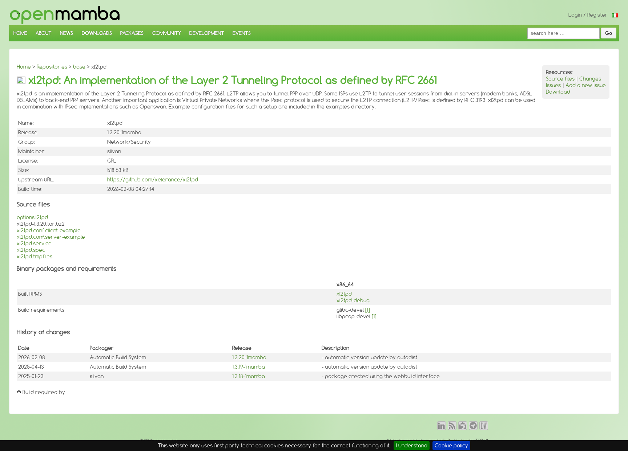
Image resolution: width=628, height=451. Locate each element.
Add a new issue (585, 85)
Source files (560, 78)
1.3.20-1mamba (249, 357)
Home (24, 66)
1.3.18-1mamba (248, 376)
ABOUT (44, 33)
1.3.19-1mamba (248, 367)
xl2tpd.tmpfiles (34, 256)
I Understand (411, 445)
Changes (590, 78)
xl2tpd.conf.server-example (51, 237)
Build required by (44, 392)
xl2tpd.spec (31, 250)
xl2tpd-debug (353, 300)
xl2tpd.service (34, 243)
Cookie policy (451, 445)
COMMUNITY (166, 33)
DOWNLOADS (97, 33)
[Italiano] (615, 15)
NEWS (66, 33)
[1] (367, 310)
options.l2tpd (32, 217)
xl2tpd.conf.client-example (49, 230)
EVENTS (242, 33)
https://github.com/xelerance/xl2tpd (152, 179)
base (79, 66)
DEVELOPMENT (206, 33)
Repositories (52, 66)
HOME (20, 33)
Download (558, 92)
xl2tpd (344, 294)
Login (575, 15)
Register (597, 15)
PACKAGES (132, 33)
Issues (553, 85)
